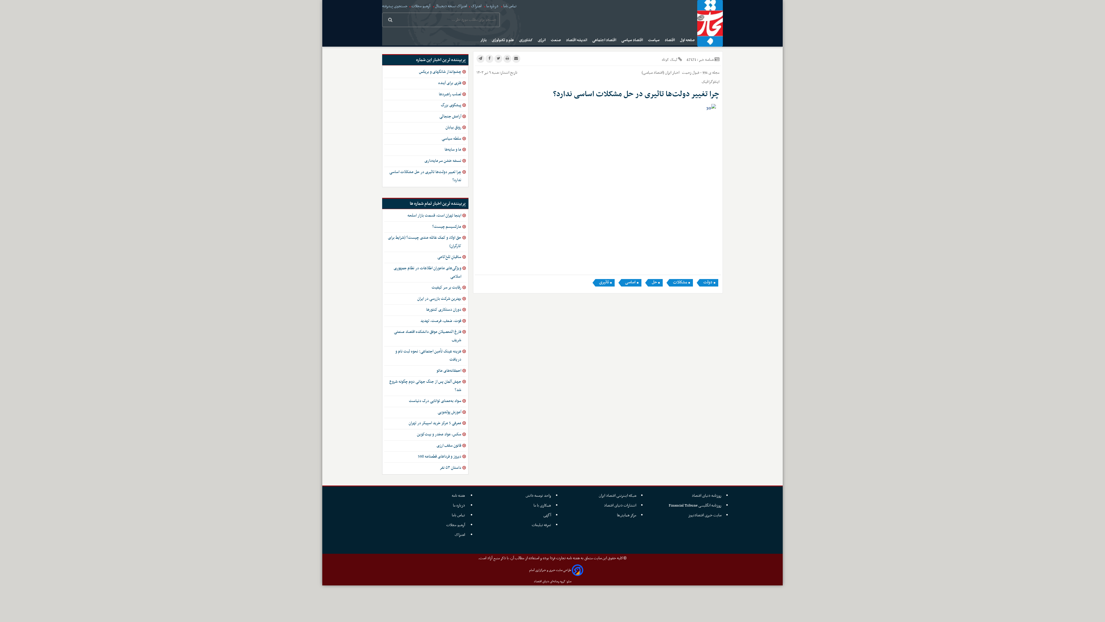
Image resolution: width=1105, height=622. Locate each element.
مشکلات (680, 282)
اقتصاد (670, 40)
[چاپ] (507, 59)
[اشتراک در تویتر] (498, 59)
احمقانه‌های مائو (449, 370)
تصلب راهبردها (450, 94)
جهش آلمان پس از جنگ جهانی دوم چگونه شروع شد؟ (425, 386)
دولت (707, 282)
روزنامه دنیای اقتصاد (706, 495)
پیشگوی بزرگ (451, 105)
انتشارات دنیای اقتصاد (620, 505)
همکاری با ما (542, 505)
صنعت (556, 40)
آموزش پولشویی (449, 412)
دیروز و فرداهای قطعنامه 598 (439, 456)
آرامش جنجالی (450, 116)
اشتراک (476, 6)
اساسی (630, 282)
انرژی (542, 40)
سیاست (654, 40)
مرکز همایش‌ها (626, 515)
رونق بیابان (453, 127)
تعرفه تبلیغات (541, 525)
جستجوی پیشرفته (394, 6)
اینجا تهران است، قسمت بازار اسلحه (434, 215)
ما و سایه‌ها (453, 149)
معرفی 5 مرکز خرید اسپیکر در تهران (435, 423)
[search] (390, 20)
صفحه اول (688, 40)
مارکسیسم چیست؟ (446, 226)
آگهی (547, 515)
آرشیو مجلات (421, 6)
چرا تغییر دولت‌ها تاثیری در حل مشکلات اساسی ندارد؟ (425, 176)
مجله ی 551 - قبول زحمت (700, 72)
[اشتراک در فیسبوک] (489, 59)
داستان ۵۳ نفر (450, 467)
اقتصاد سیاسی (632, 40)
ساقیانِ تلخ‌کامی (449, 257)
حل (654, 282)
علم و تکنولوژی (503, 40)
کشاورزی (526, 40)
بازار (483, 40)
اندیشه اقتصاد (577, 40)
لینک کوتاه (669, 59)
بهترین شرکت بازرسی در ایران (439, 298)
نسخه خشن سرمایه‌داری (442, 160)
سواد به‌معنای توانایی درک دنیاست (435, 401)
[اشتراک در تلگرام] (481, 59)
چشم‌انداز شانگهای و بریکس (440, 71)
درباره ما (492, 6)
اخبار (675, 72)
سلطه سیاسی (451, 138)
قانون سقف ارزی (449, 445)
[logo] (710, 23)
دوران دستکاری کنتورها (443, 309)
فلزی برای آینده (449, 83)
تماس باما (509, 6)
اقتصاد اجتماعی (604, 40)
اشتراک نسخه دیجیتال (450, 6)
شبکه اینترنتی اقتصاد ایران (617, 495)
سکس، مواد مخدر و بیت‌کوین (439, 434)
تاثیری (604, 282)
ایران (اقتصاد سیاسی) (656, 72)
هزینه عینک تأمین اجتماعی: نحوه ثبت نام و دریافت (428, 355)
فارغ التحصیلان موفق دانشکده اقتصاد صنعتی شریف (427, 336)
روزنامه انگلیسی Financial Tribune (695, 505)
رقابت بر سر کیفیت (446, 287)
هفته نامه (459, 495)
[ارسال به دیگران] (516, 59)
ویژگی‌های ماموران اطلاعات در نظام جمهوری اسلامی (427, 272)
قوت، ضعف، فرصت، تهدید (440, 321)
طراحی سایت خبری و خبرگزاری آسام (550, 570)
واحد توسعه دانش (538, 495)
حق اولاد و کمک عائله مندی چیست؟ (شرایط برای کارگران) (424, 242)
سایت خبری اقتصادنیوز (704, 515)
